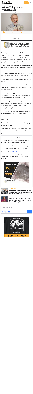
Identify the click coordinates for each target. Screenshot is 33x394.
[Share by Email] (21, 32)
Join (26, 2)
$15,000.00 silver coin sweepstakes (18, 152)
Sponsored (3, 12)
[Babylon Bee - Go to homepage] (7, 2)
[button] (30, 2)
